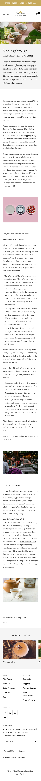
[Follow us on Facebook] (5, 712)
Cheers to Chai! (9, 662)
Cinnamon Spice (29, 541)
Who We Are (7, 679)
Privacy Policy (12, 771)
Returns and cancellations (28, 694)
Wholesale (6, 683)
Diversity (6, 692)
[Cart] (37, 14)
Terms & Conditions (25, 771)
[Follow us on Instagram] (14, 712)
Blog (4, 697)
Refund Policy (20, 774)
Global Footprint (9, 688)
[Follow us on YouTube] (5, 717)
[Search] (8, 14)
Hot (21, 541)
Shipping (26, 683)
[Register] (35, 742)
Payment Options (29, 688)
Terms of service (29, 700)
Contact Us (27, 679)
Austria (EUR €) (9, 751)
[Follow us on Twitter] (10, 712)
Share (5, 622)
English (21, 751)
